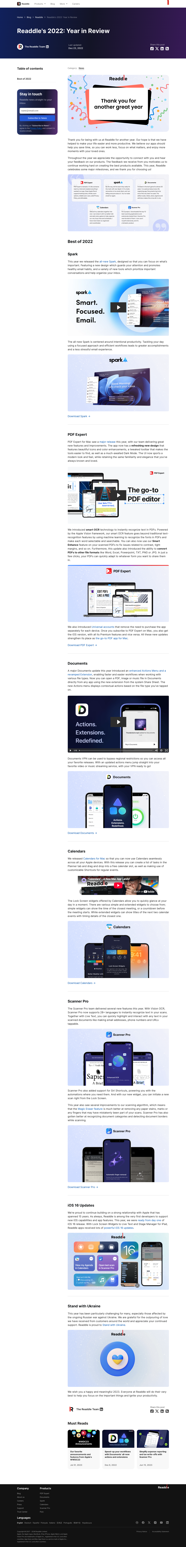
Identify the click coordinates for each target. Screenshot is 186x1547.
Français (44, 1523)
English (20, 1523)
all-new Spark (107, 261)
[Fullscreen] (166, 750)
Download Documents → (82, 833)
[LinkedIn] (47, 46)
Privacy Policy (36, 128)
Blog (52, 4)
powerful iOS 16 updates (118, 1227)
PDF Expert (44, 1493)
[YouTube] (161, 1522)
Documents (44, 1497)
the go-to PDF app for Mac (112, 638)
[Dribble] (137, 1522)
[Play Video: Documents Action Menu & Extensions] (118, 722)
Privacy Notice (142, 1531)
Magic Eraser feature (90, 1108)
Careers (76, 4)
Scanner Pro (45, 1508)
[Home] (167, 2)
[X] (149, 1522)
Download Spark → (79, 416)
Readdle (39, 17)
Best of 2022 (24, 78)
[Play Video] (70, 750)
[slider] (115, 750)
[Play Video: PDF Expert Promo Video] (118, 495)
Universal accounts (102, 626)
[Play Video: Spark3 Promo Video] (118, 307)
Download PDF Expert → (82, 645)
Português (68, 1523)
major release (107, 441)
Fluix (42, 1512)
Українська (87, 1523)
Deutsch (27, 1523)
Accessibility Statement (160, 1531)
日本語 (59, 1523)
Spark (42, 1501)
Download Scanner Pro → (83, 1187)
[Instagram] (155, 1522)
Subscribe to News (37, 118)
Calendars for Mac (94, 858)
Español (36, 1523)
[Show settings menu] (161, 750)
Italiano (52, 1523)
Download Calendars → (82, 983)
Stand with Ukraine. (114, 1324)
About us (20, 1497)
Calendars (44, 1504)
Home (20, 17)
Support (20, 1508)
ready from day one (149, 1220)
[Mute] (156, 750)
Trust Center (22, 1512)
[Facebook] (143, 1522)
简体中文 (77, 1523)
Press (19, 1504)
